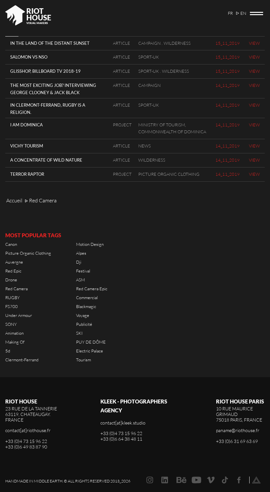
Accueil (14, 200)
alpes (81, 253)
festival (83, 270)
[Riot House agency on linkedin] (164, 480)
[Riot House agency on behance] (181, 480)
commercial (87, 297)
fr (230, 13)
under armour (18, 315)
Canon (11, 244)
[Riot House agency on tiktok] (225, 480)
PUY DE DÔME (91, 342)
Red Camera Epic (91, 288)
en (243, 13)
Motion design (90, 244)
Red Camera (16, 288)
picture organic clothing (28, 253)
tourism (83, 359)
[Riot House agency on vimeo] (211, 480)
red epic (13, 270)
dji (78, 262)
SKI (79, 333)
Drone (11, 279)
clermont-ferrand (22, 359)
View (254, 43)
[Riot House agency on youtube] (197, 480)
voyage (82, 315)
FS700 (11, 306)
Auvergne (14, 262)
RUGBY (12, 297)
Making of (14, 342)
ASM (80, 279)
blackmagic (86, 306)
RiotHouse (38, 14)
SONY (11, 324)
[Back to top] (256, 480)
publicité (84, 324)
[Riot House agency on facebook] (239, 480)
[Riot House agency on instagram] (149, 480)
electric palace (89, 350)
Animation (14, 333)
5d (7, 350)
